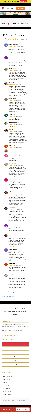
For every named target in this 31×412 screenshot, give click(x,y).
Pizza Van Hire (6, 382)
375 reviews (23, 39)
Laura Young (12, 179)
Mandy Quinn (12, 207)
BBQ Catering (6, 385)
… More (19, 95)
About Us (24, 308)
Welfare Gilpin (12, 114)
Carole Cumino (12, 68)
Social (20, 311)
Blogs (24, 311)
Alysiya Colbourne (13, 44)
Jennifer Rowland (13, 263)
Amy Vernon (12, 234)
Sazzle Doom (12, 274)
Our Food (17, 308)
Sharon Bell (12, 82)
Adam (10, 225)
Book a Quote (15, 348)
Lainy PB (11, 129)
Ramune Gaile (12, 163)
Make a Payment (15, 364)
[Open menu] (28, 8)
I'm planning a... (9, 308)
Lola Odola (11, 57)
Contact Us (15, 314)
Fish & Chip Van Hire (7, 376)
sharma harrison (13, 249)
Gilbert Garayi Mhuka (14, 122)
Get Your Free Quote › (22, 409)
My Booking (15, 352)
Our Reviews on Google (8, 296)
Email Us (15, 368)
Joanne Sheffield (13, 150)
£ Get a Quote (20, 8)
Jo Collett (11, 192)
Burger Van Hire (6, 379)
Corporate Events (7, 394)
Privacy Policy (15, 402)
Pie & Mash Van (6, 388)
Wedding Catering (7, 391)
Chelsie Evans (12, 98)
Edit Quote (15, 360)
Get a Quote (23, 1)
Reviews (14, 311)
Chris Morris (12, 145)
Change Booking (15, 356)
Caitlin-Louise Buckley (14, 155)
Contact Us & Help (9, 335)
